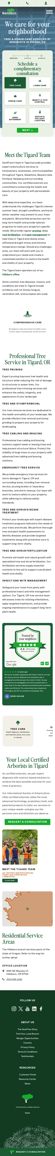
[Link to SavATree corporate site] (9, 12)
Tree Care (15, 86)
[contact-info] (28, 56)
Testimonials (27, 1056)
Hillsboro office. (11, 274)
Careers (27, 1043)
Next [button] (26, 130)
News (27, 1084)
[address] (41, 56)
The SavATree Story (27, 1029)
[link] (23, 730)
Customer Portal (27, 1075)
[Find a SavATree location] (9, 3)
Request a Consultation (30, 1152)
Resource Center (27, 1079)
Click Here (10, 880)
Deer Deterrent (15, 119)
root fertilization (11, 235)
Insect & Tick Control (40, 101)
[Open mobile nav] (49, 12)
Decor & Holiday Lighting (40, 119)
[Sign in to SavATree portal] (46, 3)
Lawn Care (39, 86)
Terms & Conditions (27, 1052)
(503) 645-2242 (14, 979)
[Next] (47, 663)
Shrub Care (15, 101)
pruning (36, 231)
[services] (14, 56)
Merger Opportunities (27, 1038)
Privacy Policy (28, 1047)
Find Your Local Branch (27, 1034)
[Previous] (42, 663)
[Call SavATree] (27, 3)
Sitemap (27, 1113)
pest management (37, 235)
